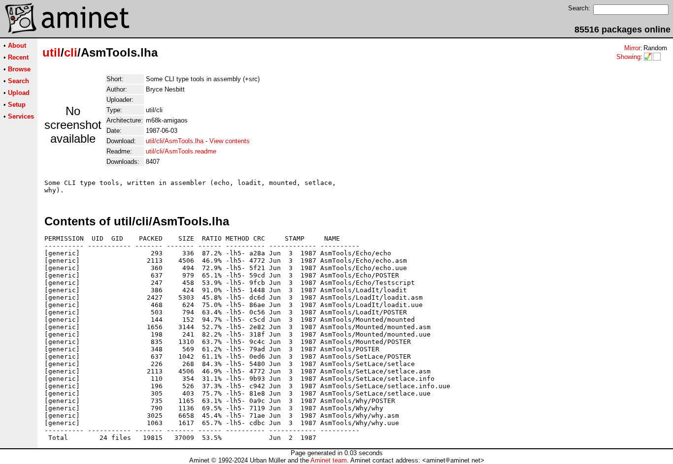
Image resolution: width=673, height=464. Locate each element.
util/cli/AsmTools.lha (174, 141)
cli (70, 52)
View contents (229, 141)
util (51, 52)
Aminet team (328, 460)
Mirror (632, 48)
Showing (628, 57)
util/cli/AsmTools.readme (181, 151)
